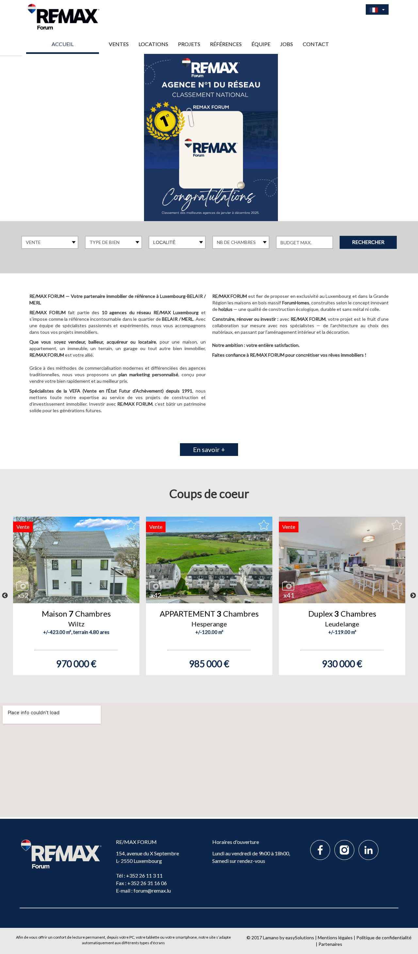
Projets (189, 44)
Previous (5, 595)
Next (413, 595)
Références (226, 44)
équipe (260, 44)
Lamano (271, 937)
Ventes (119, 44)
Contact (316, 44)
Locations (153, 44)
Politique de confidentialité (383, 937)
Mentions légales (335, 937)
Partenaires (330, 944)
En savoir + (209, 449)
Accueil (62, 44)
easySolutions (299, 937)
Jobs (286, 44)
